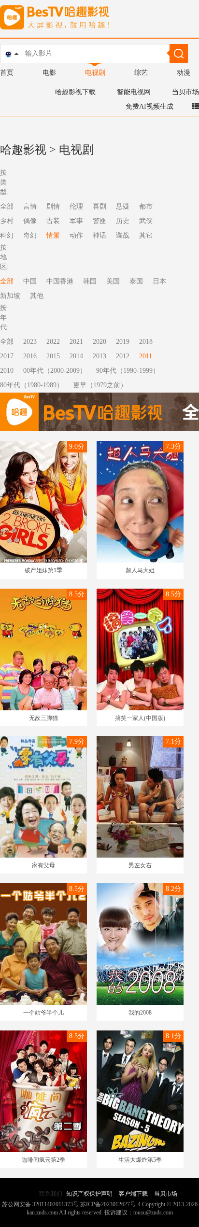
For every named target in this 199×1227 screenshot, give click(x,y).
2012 (122, 356)
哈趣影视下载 (75, 92)
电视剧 (95, 72)
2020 (99, 341)
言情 (30, 206)
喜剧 (99, 206)
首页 (7, 72)
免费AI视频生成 (149, 106)
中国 (30, 281)
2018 (146, 341)
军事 (76, 221)
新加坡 (10, 295)
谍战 (122, 235)
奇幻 (30, 235)
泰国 (136, 281)
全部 (7, 341)
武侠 (146, 221)
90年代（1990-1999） (127, 370)
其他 (36, 295)
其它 (146, 235)
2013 (99, 356)
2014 (76, 356)
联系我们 (50, 1193)
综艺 (141, 72)
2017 (7, 356)
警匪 (99, 221)
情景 (53, 235)
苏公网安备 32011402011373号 (40, 1204)
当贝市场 (185, 92)
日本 (159, 281)
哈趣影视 (23, 149)
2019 (122, 341)
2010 (7, 370)
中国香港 (59, 281)
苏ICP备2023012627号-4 (110, 1204)
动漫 (183, 72)
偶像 (30, 221)
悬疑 (122, 206)
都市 (146, 206)
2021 (76, 341)
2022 (53, 341)
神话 (99, 235)
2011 (145, 356)
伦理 (76, 206)
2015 (53, 356)
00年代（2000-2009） (54, 370)
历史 (122, 221)
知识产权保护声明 (89, 1193)
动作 (76, 235)
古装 (53, 221)
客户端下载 (133, 1193)
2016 (30, 356)
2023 (30, 341)
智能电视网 (134, 92)
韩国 (90, 281)
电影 (49, 72)
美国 (113, 281)
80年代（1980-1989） (31, 385)
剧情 (53, 206)
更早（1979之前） (100, 385)
